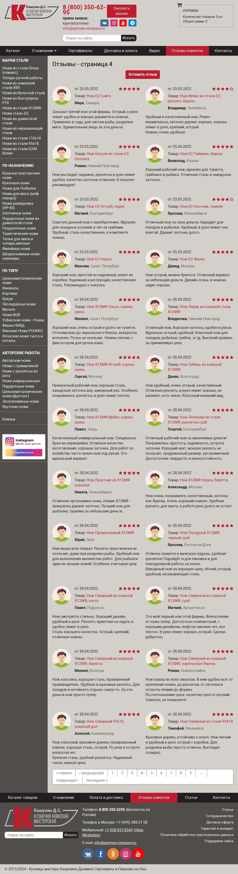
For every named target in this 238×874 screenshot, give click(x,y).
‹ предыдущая (91, 773)
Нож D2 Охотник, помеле (201, 206)
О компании (42, 51)
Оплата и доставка (106, 797)
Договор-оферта (219, 822)
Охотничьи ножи (16, 213)
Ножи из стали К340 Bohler (19, 151)
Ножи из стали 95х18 (20, 143)
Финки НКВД (13, 325)
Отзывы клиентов (187, 51)
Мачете (8, 309)
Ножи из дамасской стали (19, 121)
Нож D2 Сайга (99, 96)
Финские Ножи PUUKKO (22, 331)
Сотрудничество (219, 816)
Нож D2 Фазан (192, 259)
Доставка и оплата (120, 51)
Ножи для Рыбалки (19, 188)
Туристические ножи (20, 233)
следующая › (67, 780)
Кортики (9, 293)
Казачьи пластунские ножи (21, 175)
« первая (64, 773)
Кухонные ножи (15, 183)
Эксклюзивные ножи (20, 401)
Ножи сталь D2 (15, 113)
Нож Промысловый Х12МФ (110, 533)
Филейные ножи (16, 248)
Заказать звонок (121, 11)
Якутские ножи (15, 407)
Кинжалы (10, 288)
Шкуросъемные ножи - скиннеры (21, 256)
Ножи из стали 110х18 (21, 138)
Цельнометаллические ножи (22, 280)
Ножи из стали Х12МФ (21, 108)
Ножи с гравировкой (20, 366)
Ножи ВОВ (11, 315)
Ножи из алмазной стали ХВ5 (18, 85)
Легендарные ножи (19, 304)
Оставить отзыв (143, 74)
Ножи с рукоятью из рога (20, 373)
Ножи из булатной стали (23, 93)
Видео (154, 51)
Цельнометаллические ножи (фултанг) (22, 393)
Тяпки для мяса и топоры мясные (17, 241)
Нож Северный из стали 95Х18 (206, 721)
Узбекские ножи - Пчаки (23, 320)
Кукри (7, 299)
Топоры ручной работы (22, 78)
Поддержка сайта (219, 841)
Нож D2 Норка (99, 259)
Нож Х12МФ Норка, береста (204, 480)
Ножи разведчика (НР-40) (17, 205)
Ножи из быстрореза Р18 (20, 100)
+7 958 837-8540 (119, 830)
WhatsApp (90, 835)
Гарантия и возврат (217, 828)
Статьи (191, 797)
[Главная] (32, 12)
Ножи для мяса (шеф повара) (20, 195)
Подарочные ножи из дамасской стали (20, 220)
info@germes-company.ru (84, 28)
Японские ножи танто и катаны (22, 338)
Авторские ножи (16, 360)
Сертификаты (80, 51)
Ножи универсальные (21, 381)
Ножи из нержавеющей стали (22, 130)
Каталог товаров (22, 797)
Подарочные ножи (18, 386)
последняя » (97, 780)
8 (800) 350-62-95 (84, 10)
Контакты (223, 51)
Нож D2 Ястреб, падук (106, 206)
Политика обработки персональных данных (196, 835)
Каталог (13, 51)
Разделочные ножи (19, 228)
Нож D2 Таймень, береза (201, 154)
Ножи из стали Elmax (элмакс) (20, 70)
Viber (139, 830)
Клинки (8, 419)
